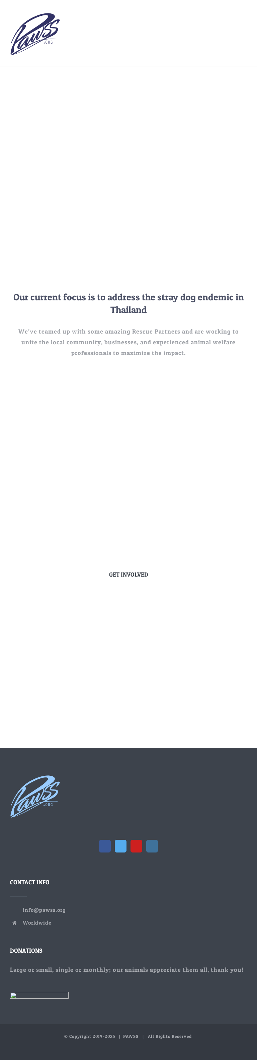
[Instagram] (152, 846)
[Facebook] (105, 846)
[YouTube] (136, 846)
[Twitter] (120, 846)
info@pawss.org (44, 909)
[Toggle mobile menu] (244, 16)
